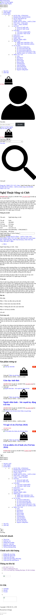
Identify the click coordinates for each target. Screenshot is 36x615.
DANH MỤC (7, 14)
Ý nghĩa (11, 241)
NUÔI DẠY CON (18, 36)
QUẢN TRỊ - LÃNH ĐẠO (20, 15)
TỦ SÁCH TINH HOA (23, 47)
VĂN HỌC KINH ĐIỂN (23, 32)
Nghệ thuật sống (7, 239)
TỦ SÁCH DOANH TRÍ (23, 48)
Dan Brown (20, 57)
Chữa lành (22, 238)
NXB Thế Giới (29, 239)
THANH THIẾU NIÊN (19, 39)
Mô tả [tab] (4, 244)
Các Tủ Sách (16, 45)
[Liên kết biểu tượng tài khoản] (18, 120)
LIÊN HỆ (6, 72)
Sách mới (6, 241)
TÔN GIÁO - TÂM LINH (20, 23)
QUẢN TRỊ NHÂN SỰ (19, 18)
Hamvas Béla (20, 62)
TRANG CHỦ (7, 11)
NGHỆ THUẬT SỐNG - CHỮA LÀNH (24, 21)
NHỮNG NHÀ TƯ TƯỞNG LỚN (26, 53)
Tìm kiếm (2, 122)
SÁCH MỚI (29, 187)
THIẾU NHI (16, 38)
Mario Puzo (20, 59)
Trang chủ (2, 185)
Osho (18, 56)
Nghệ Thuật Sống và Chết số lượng (9, 233)
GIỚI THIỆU (7, 12)
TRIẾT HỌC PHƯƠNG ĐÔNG (25, 44)
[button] (4, 5)
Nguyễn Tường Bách (22, 69)
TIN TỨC (6, 71)
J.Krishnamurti (21, 63)
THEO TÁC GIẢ (18, 54)
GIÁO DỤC (16, 35)
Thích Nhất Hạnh (21, 66)
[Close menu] (1, 455)
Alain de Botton (21, 65)
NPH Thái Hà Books (18, 239)
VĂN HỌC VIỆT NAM (23, 33)
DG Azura (29, 238)
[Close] (0, 528)
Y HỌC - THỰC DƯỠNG (20, 24)
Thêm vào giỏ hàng (5, 235)
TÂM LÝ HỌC (17, 20)
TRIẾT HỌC (17, 41)
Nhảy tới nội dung (5, 0)
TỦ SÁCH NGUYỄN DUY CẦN (26, 51)
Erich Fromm (20, 60)
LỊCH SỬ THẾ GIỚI (22, 27)
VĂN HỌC (16, 30)
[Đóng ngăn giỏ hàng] (1, 530)
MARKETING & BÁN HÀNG (22, 17)
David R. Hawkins (22, 68)
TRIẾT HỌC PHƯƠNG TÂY (25, 42)
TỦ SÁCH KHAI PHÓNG (24, 50)
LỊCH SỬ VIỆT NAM (23, 29)
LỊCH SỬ (16, 26)
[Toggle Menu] (0, 8)
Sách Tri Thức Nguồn (6, 3)
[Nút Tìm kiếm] (22, 142)
